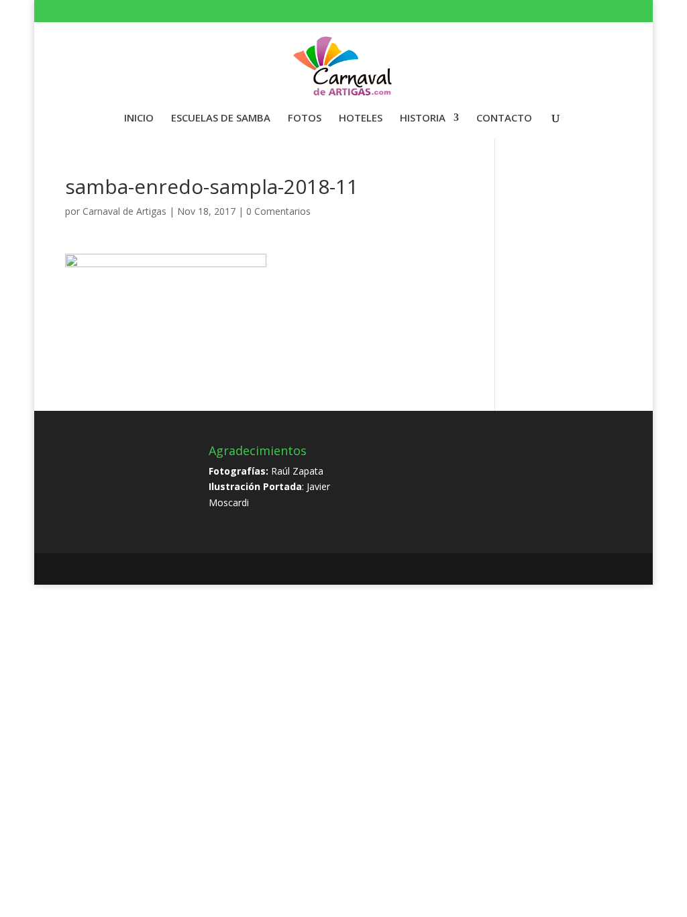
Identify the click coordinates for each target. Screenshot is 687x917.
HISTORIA (422, 118)
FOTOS (304, 118)
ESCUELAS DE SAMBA (220, 118)
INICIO (139, 118)
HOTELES (360, 118)
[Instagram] (602, 13)
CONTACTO (504, 118)
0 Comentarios (278, 211)
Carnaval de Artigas (124, 211)
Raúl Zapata (297, 471)
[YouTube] (585, 13)
